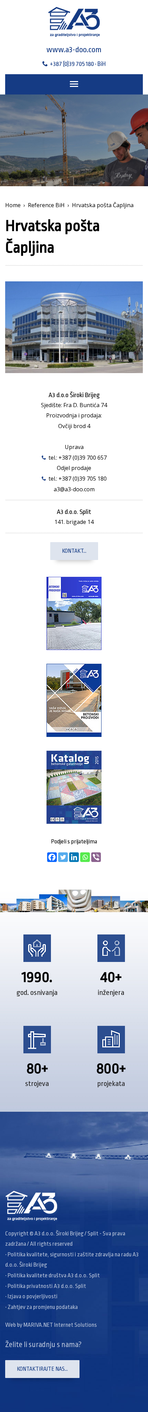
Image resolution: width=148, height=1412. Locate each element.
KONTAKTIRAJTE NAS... (42, 1369)
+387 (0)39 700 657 (83, 457)
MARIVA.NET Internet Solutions (60, 1325)
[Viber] (96, 857)
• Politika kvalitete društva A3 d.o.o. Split (52, 1275)
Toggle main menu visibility (74, 83)
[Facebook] (52, 857)
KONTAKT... (74, 551)
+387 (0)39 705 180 (83, 478)
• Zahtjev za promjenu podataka (41, 1307)
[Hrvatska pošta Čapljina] (74, 326)
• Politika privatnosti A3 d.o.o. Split (45, 1286)
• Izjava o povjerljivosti (31, 1296)
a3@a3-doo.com (74, 489)
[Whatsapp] (85, 857)
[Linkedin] (74, 857)
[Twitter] (63, 857)
